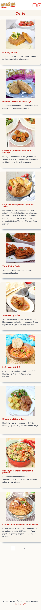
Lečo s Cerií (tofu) (11, 367)
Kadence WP (20, 604)
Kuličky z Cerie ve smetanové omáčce (16, 152)
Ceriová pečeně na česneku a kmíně (20, 524)
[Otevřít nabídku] (35, 5)
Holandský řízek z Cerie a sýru (17, 101)
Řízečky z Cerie (10, 52)
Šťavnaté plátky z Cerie (14, 419)
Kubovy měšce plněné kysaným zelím (18, 205)
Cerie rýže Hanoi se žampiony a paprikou (17, 472)
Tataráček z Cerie (11, 266)
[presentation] (20, 34)
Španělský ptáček (11, 315)
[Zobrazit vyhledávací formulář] (39, 5)
